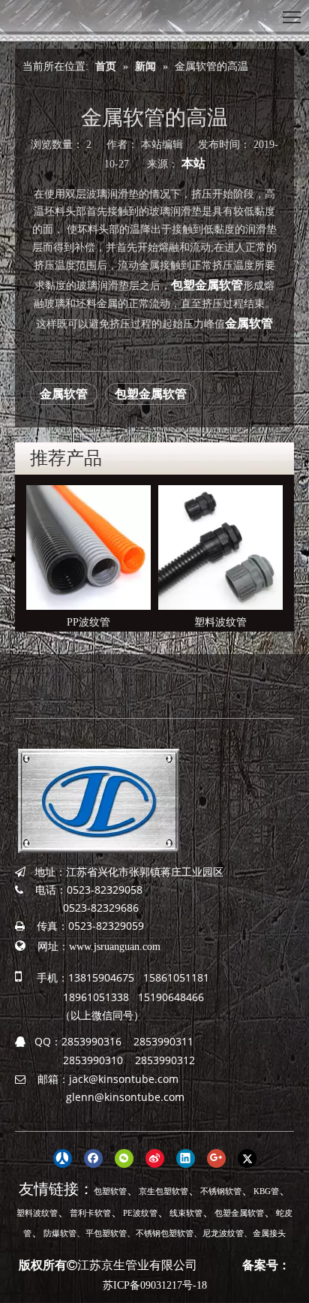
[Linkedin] (185, 1158)
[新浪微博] (155, 1158)
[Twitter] (247, 1158)
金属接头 (269, 1233)
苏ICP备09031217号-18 (155, 1285)
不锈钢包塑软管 (165, 1233)
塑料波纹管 (220, 622)
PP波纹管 (88, 622)
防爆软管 (60, 1233)
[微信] (124, 1158)
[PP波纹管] (88, 547)
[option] (88, 558)
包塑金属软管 (207, 285)
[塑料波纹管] (220, 547)
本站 (194, 163)
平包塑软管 (106, 1233)
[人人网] (62, 1158)
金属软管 (249, 323)
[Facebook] (93, 1158)
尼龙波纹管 (223, 1233)
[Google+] (216, 1158)
